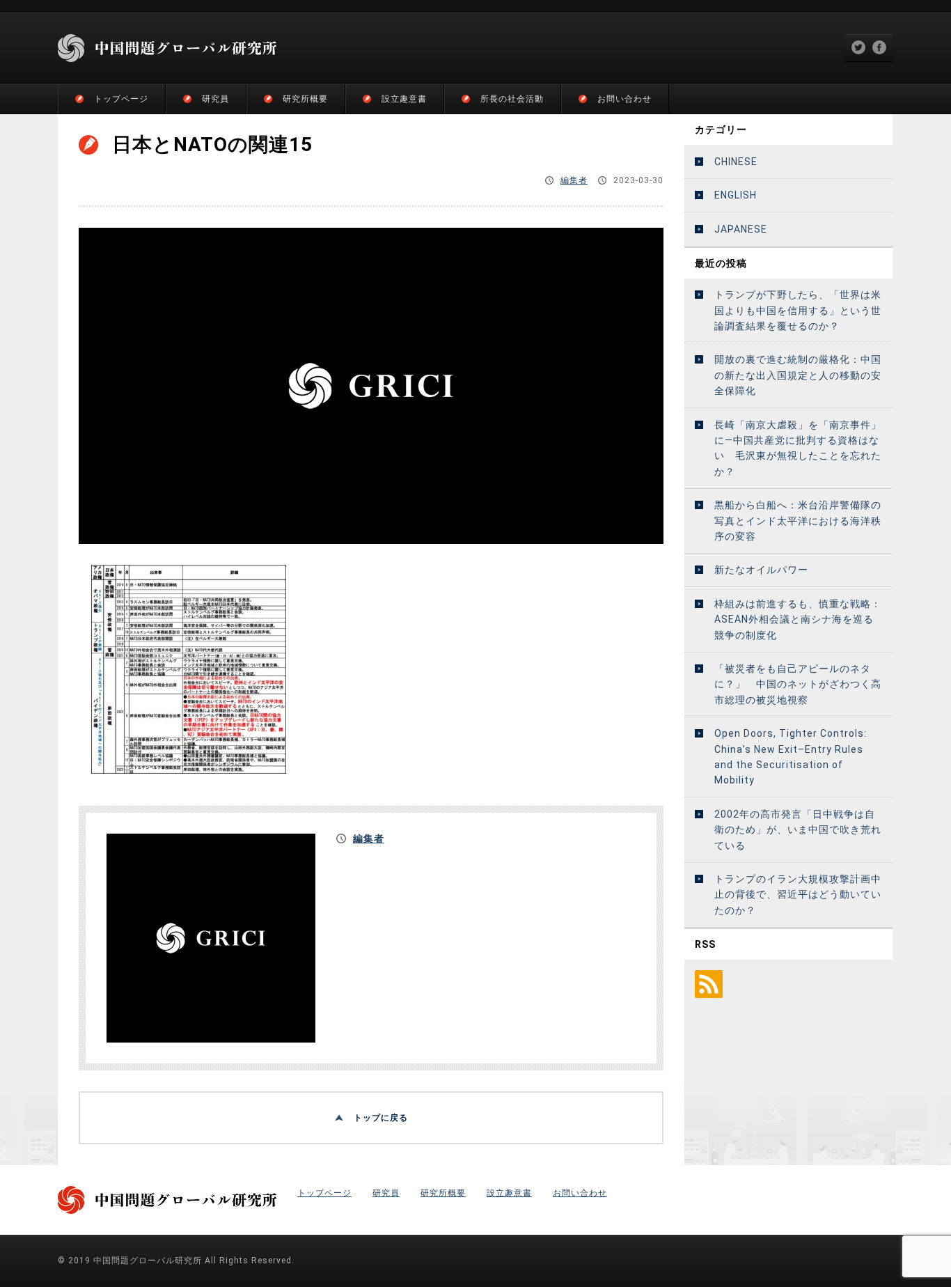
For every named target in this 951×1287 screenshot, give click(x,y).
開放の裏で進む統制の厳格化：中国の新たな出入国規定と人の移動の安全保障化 (797, 375)
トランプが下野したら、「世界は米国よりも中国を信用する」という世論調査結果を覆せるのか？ (797, 310)
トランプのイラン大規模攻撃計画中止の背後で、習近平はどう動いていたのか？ (797, 894)
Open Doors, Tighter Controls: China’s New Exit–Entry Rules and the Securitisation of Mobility (790, 757)
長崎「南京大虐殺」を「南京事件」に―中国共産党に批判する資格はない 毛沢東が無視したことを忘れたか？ (797, 448)
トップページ (121, 99)
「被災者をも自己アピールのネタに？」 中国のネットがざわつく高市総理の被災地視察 (797, 684)
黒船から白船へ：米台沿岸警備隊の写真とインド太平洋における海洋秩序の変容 (797, 520)
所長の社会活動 (512, 99)
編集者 (574, 180)
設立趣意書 (404, 99)
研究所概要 (305, 99)
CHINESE (735, 161)
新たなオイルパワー (761, 569)
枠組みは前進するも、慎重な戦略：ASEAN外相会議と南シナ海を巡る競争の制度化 (797, 619)
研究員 (215, 99)
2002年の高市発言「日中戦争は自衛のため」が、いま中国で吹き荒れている (797, 830)
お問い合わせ (624, 99)
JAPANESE (740, 229)
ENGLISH (735, 195)
